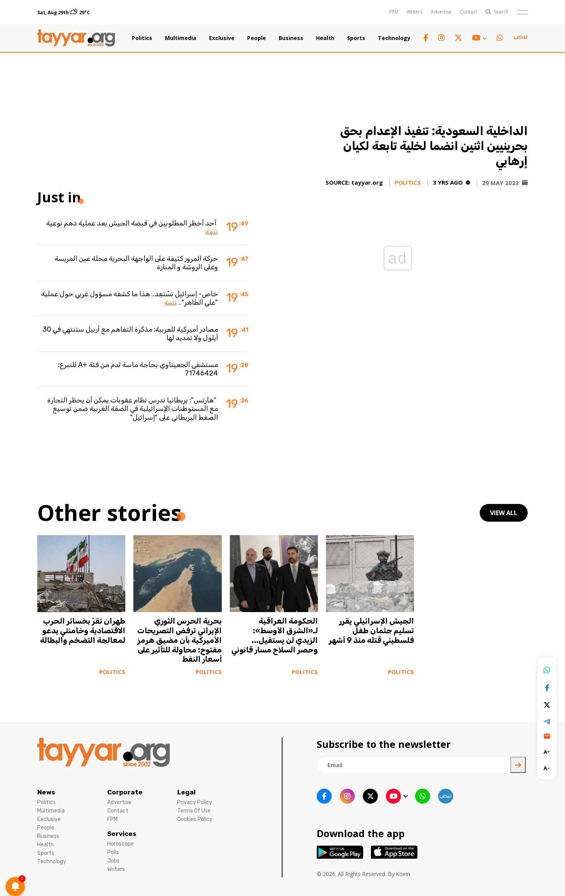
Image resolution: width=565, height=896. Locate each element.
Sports (356, 38)
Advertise (441, 12)
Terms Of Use (194, 811)
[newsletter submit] (518, 765)
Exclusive (221, 38)
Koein (403, 874)
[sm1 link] (520, 38)
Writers (414, 12)
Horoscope (120, 844)
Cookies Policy (195, 819)
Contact (468, 12)
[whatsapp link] (500, 37)
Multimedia (180, 38)
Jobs (113, 861)
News (46, 792)
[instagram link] (441, 37)
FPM (393, 12)
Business (291, 38)
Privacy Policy (194, 802)
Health (325, 38)
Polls (113, 852)
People (256, 38)
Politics (142, 38)
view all (503, 513)
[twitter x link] (458, 37)
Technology (394, 38)
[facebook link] (426, 37)
